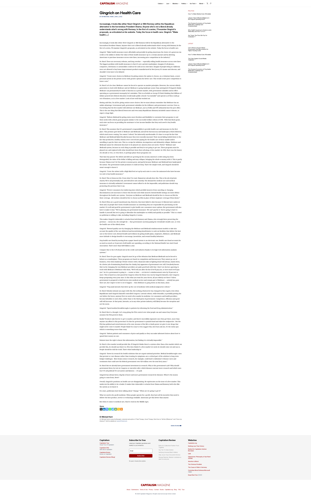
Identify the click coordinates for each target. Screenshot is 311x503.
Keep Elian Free (193, 475)
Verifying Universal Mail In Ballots (168, 452)
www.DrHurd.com (122, 421)
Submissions (135, 489)
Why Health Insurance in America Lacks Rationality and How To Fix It (199, 30)
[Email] (115, 409)
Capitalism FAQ (104, 448)
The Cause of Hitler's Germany (197, 467)
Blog (175, 489)
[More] (121, 409)
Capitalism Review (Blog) (107, 457)
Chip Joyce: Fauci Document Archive (169, 455)
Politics (183, 3)
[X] (101, 409)
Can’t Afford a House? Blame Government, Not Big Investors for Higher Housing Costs (198, 49)
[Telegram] (112, 409)
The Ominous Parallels (195, 464)
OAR (189, 453)
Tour (183, 489)
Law (167, 3)
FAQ (179, 489)
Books (162, 489)
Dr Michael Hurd (107, 16)
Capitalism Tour (104, 443)
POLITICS (191, 11)
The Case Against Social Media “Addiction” (197, 59)
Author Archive (175, 425)
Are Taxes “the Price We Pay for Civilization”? (197, 36)
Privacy (150, 489)
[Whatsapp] (110, 409)
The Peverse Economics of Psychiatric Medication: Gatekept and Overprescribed (199, 24)
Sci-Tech (193, 3)
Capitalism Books (105, 452)
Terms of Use (143, 489)
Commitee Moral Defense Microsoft (199, 470)
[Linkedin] (104, 409)
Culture (160, 3)
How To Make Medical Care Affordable (199, 14)
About (128, 489)
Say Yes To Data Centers (166, 450)
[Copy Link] (118, 409)
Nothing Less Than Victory (196, 446)
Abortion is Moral (193, 461)
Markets (175, 3)
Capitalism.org (192, 443)
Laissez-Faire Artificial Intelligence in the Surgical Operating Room (198, 18)
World (201, 3)
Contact (156, 489)
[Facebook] (107, 409)
